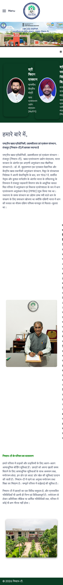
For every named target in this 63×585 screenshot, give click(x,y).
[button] (9, 11)
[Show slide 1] (60, 51)
